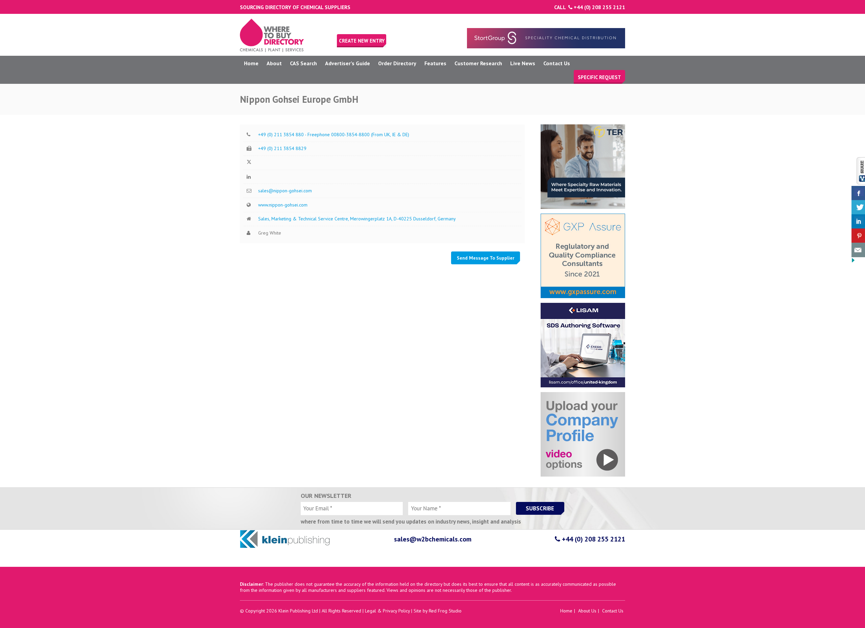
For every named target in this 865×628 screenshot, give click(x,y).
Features (435, 63)
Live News (522, 63)
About (274, 63)
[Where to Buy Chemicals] (272, 50)
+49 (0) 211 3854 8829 (282, 148)
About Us (587, 611)
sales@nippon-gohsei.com (285, 191)
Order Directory (397, 63)
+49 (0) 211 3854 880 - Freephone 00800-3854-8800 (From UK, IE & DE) (333, 134)
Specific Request (599, 77)
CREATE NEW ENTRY (362, 41)
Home (251, 63)
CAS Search (303, 63)
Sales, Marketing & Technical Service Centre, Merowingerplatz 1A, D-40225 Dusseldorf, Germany (357, 219)
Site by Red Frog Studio (438, 611)
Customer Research (478, 63)
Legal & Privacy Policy (387, 611)
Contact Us (556, 63)
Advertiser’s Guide (347, 63)
